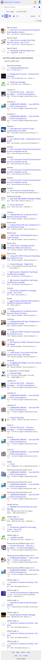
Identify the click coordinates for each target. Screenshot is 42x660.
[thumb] (6, 16)
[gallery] (14, 16)
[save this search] (39, 7)
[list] (2, 16)
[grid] (10, 16)
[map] (17, 16)
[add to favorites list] (8, 30)
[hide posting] (34, 34)
